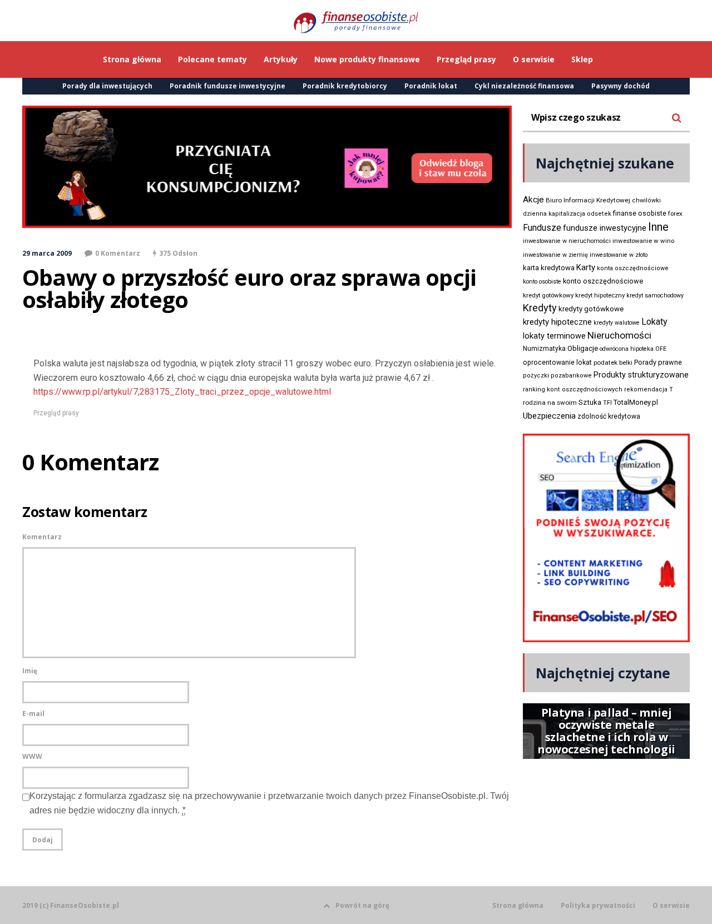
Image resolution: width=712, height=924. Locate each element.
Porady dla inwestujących (107, 86)
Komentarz (42, 537)
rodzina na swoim (550, 402)
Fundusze (542, 227)
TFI (607, 402)
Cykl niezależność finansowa (524, 86)
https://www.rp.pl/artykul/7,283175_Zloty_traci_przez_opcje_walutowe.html (182, 391)
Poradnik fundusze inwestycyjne (227, 86)
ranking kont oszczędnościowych (572, 389)
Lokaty (654, 321)
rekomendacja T (648, 389)
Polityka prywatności (598, 905)
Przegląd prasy (56, 413)
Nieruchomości (619, 335)
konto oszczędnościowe (603, 281)
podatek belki (613, 362)
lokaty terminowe (554, 336)
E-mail (33, 713)
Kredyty (540, 308)
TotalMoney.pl (636, 402)
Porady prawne (658, 362)
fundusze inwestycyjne (604, 228)
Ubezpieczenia (549, 416)
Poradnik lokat (430, 86)
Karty (585, 267)
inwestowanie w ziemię (555, 255)
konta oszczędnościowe (633, 268)
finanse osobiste (639, 213)
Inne (658, 227)
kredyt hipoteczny (600, 295)
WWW (32, 756)
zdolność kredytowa (608, 416)
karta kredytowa (549, 268)
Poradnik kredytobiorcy (345, 86)
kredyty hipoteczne (557, 322)
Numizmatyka (544, 348)
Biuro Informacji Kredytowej (588, 200)
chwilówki (646, 200)
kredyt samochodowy (655, 295)
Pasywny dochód (620, 86)
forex (675, 213)
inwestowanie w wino (643, 241)
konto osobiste (542, 281)
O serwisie (671, 905)
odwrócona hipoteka (627, 348)
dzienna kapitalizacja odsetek (567, 213)
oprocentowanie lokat (557, 362)
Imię (29, 670)
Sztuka (589, 402)
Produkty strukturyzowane (641, 374)
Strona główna (517, 905)
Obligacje (582, 348)
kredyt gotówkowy (548, 295)
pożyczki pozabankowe (557, 375)
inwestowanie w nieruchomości (567, 241)
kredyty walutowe (617, 322)
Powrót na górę (362, 905)
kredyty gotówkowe (591, 309)
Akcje (533, 200)
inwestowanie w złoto (618, 255)
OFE (660, 348)
